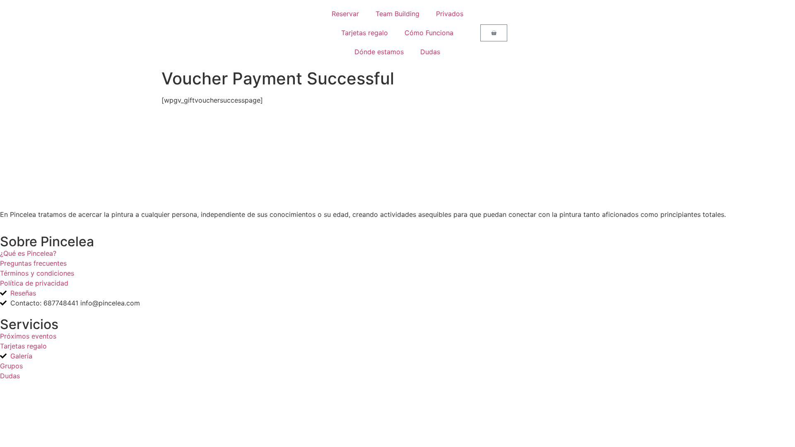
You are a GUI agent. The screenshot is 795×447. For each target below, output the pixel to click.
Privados (449, 14)
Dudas (430, 52)
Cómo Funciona (429, 33)
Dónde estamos (379, 52)
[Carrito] (493, 32)
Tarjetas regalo (364, 33)
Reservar (345, 14)
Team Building (397, 14)
